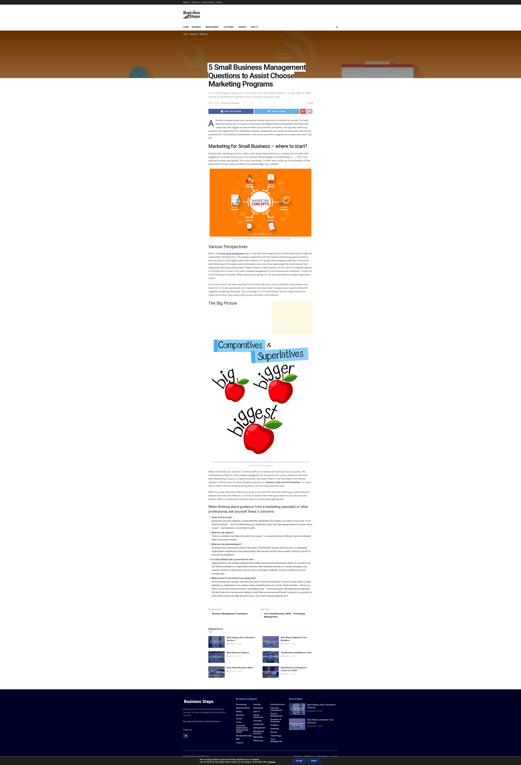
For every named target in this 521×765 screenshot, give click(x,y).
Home (186, 27)
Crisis (239, 722)
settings (271, 762)
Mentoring (258, 740)
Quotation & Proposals (275, 720)
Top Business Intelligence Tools (296, 652)
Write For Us (196, 2)
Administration (243, 708)
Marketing (203, 34)
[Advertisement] (292, 318)
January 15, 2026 (234, 671)
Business (196, 27)
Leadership (258, 724)
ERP (238, 739)
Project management (276, 715)
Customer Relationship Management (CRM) (242, 729)
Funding (257, 704)
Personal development (276, 709)
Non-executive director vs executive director (202, 721)
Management (212, 27)
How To (254, 27)
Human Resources (258, 716)
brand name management (231, 253)
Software (228, 27)
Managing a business (258, 732)
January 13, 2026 (289, 674)
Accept (299, 760)
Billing (239, 711)
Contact (219, 2)
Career (239, 718)
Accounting (241, 704)
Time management (276, 740)
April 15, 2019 (213, 103)
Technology (275, 736)
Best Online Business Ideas (240, 667)
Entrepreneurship (244, 736)
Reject (314, 760)
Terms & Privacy (208, 2)
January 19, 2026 (234, 656)
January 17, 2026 (289, 656)
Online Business (277, 704)
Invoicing (257, 721)
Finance (242, 27)
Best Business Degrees (238, 652)
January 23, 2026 (234, 644)
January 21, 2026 (289, 644)
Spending (274, 729)
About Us (186, 2)
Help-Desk (258, 708)
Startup (273, 732)
